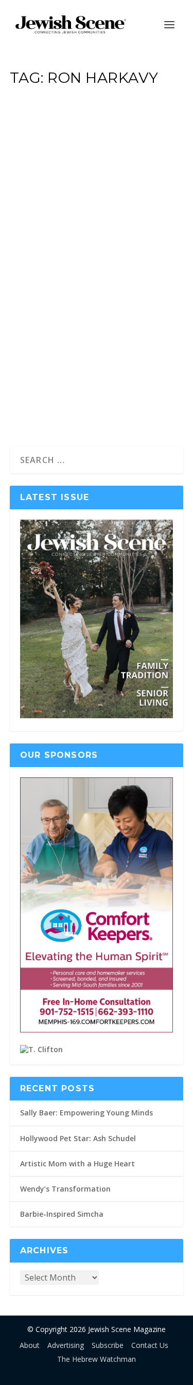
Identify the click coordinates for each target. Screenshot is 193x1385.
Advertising (65, 1345)
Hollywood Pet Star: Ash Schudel (78, 1138)
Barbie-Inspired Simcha (61, 1214)
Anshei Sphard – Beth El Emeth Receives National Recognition (88, 251)
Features (121, 305)
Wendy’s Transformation (65, 1189)
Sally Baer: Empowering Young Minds (86, 1112)
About (30, 1345)
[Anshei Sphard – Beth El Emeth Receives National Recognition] (97, 147)
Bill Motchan (46, 305)
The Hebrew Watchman (96, 1359)
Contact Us (149, 1345)
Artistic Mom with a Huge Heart (77, 1163)
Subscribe (108, 1345)
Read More (53, 401)
